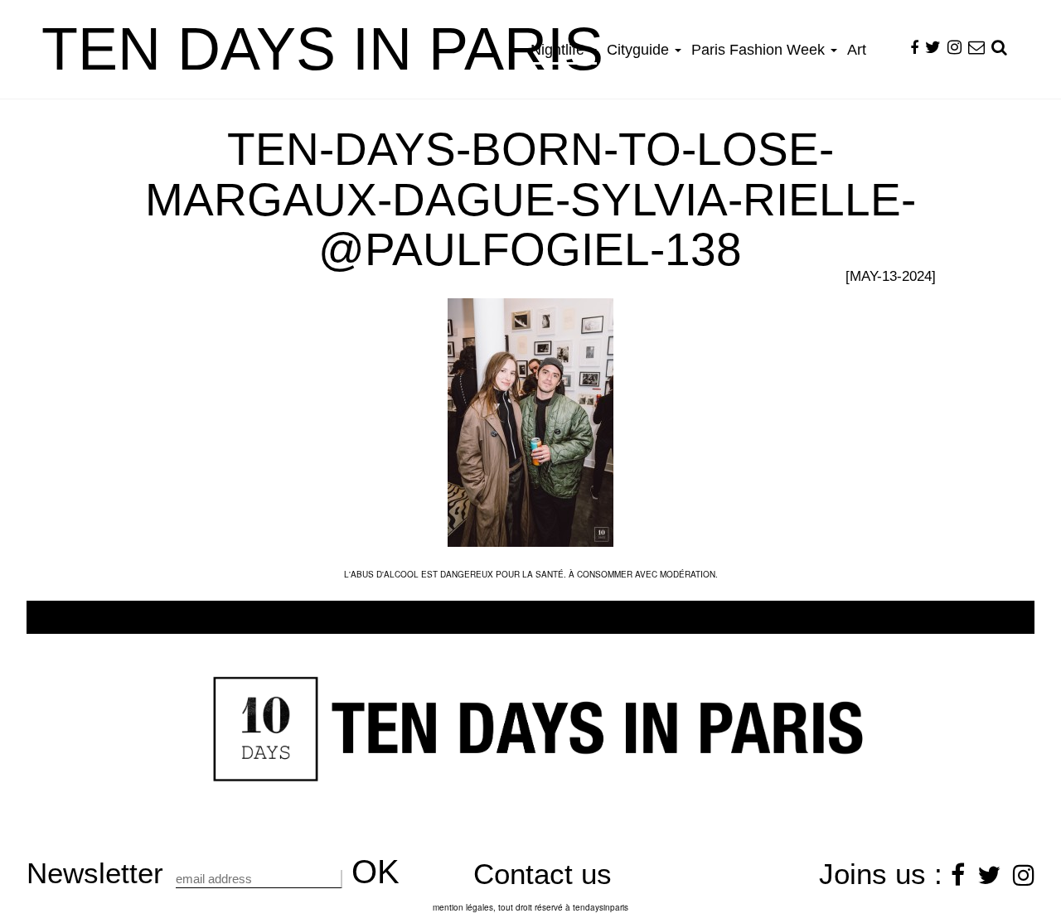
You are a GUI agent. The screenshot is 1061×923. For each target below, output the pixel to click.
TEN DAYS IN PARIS (322, 49)
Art (856, 49)
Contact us (542, 874)
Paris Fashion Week (760, 49)
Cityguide (640, 49)
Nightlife (559, 49)
